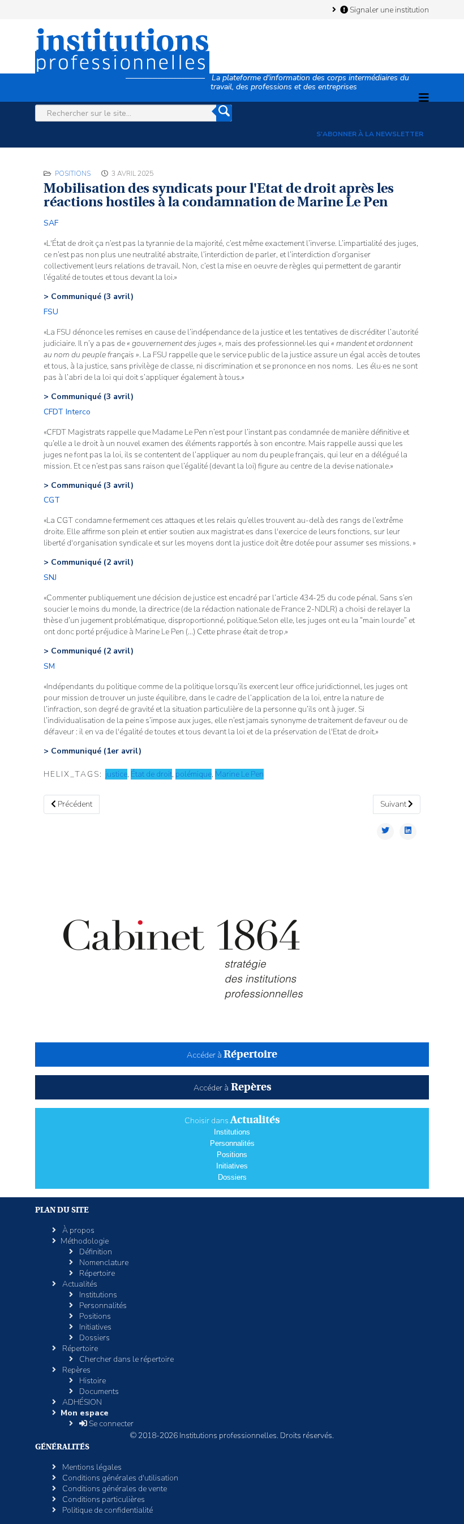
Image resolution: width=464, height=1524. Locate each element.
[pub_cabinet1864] (232, 948)
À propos (77, 1230)
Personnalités (232, 1143)
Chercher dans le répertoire (126, 1359)
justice (116, 774)
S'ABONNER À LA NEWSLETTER (369, 133)
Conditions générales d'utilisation (119, 1478)
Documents (98, 1391)
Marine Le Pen (239, 774)
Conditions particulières (103, 1499)
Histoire (92, 1380)
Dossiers (232, 1177)
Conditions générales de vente (114, 1488)
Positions (73, 173)
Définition (95, 1251)
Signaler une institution (388, 10)
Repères (76, 1370)
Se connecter (110, 1423)
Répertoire (96, 1273)
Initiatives (232, 1166)
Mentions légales (91, 1467)
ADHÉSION (81, 1402)
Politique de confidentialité (107, 1510)
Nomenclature (103, 1262)
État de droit (151, 774)
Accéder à (232, 1055)
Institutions (232, 1132)
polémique (193, 774)
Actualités (79, 1284)
